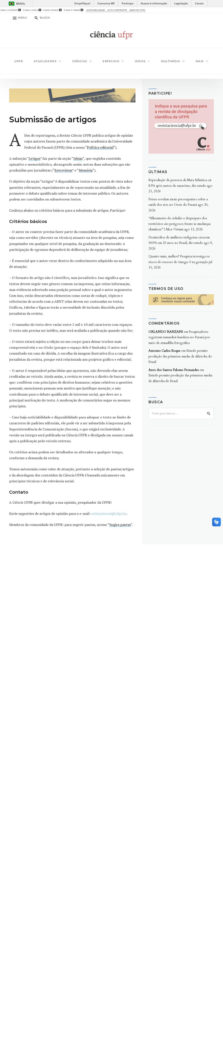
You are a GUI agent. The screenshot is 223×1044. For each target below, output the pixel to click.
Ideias (78, 158)
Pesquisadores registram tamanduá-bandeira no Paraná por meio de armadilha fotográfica (179, 337)
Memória (86, 170)
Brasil (20, 3)
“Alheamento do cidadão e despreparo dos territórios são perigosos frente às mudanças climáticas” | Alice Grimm (180, 223)
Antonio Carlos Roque (165, 351)
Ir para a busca (52, 10)
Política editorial (100, 147)
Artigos (34, 158)
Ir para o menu (31, 10)
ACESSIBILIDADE (95, 10)
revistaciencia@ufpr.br (108, 513)
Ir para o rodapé (73, 10)
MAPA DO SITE (137, 10)
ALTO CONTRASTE (117, 10)
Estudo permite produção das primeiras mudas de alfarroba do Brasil (180, 356)
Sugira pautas (120, 524)
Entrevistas (63, 170)
